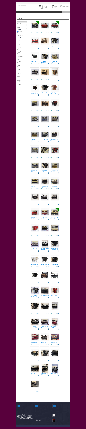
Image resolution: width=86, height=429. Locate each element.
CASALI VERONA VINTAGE (44, 139)
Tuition (44, 11)
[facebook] (68, 3)
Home (17, 11)
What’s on (53, 11)
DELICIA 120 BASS (53, 30)
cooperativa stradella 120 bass (54, 373)
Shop (21, 11)
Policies (37, 419)
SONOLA (42, 108)
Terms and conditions (38, 420)
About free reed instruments (36, 11)
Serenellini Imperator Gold (44, 92)
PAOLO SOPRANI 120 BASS (34, 342)
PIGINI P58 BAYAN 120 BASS (45, 295)
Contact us (66, 11)
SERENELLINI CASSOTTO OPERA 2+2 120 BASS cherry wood (54, 78)
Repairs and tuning (26, 11)
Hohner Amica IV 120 (33, 61)
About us (48, 11)
